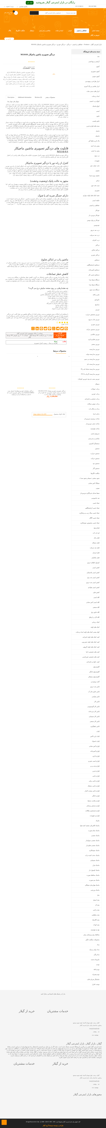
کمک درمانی (95, 622)
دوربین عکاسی (94, 334)
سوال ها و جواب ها (13, 101)
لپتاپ (97, 731)
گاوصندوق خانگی (94, 672)
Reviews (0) (38, 97)
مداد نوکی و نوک (94, 949)
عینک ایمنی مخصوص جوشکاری (89, 523)
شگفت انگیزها (95, 473)
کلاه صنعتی (96, 607)
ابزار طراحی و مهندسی (92, 81)
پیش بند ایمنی (95, 151)
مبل (98, 895)
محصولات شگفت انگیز (92, 939)
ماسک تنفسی (95, 835)
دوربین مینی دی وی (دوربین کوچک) (88, 379)
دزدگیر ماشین (27, 314)
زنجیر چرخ (96, 414)
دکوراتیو (97, 299)
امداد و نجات (95, 96)
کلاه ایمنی (96, 597)
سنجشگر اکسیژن (94, 443)
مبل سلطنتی (95, 915)
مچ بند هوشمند (95, 930)
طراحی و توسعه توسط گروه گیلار (53, 1125)
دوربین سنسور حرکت (92, 329)
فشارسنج (96, 528)
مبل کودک (96, 925)
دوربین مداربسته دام (93, 364)
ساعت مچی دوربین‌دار (92, 424)
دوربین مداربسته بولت (92, 354)
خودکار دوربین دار (94, 215)
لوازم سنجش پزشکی (92, 806)
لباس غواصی (95, 696)
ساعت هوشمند (94, 428)
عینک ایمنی (96, 503)
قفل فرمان (96, 553)
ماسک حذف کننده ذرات (92, 855)
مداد (98, 944)
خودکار (97, 210)
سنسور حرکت (95, 458)
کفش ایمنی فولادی (93, 587)
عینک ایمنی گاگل (94, 518)
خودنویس (96, 225)
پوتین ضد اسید (95, 146)
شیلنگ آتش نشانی (93, 483)
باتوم (98, 116)
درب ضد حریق (95, 230)
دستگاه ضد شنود (94, 290)
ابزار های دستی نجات (93, 91)
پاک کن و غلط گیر (94, 141)
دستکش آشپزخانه (94, 270)
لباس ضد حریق (94, 686)
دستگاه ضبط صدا (94, 280)
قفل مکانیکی (95, 557)
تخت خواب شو (94, 166)
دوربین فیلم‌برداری (93, 339)
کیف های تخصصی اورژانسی (90, 657)
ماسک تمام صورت (93, 830)
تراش (97, 180)
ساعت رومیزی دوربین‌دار (91, 419)
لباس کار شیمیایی (94, 716)
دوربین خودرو (95, 324)
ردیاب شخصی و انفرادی (92, 399)
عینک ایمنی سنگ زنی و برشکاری (89, 513)
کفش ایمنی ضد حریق (92, 582)
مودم (97, 964)
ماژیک (97, 820)
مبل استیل (96, 900)
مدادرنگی (96, 954)
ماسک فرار (96, 865)
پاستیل (97, 136)
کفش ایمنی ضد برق (93, 577)
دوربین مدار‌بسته (94, 349)
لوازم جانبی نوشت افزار (92, 791)
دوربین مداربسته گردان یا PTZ (90, 374)
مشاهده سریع (52, 366)
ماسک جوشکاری (94, 850)
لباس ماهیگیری (94, 726)
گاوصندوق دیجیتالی (93, 677)
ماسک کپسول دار (94, 870)
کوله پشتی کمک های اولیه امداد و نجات (87, 632)
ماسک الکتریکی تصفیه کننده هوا (89, 825)
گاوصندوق (96, 667)
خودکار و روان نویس (93, 220)
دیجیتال (97, 384)
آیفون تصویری (95, 71)
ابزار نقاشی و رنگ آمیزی (91, 86)
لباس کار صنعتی (94, 721)
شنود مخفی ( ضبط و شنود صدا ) (89, 478)
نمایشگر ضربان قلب (93, 979)
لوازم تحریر (95, 771)
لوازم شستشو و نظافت (92, 811)
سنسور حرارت (94, 453)
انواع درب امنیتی (94, 101)
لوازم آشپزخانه (94, 751)
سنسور (97, 448)
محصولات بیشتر (50, 97)
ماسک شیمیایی (94, 860)
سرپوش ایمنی (95, 433)
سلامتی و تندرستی (93, 438)
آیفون (97, 66)
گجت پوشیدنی (95, 682)
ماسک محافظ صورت (93, 875)
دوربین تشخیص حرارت (92, 314)
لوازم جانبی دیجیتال (93, 786)
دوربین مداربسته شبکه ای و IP (90, 369)
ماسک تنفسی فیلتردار (92, 845)
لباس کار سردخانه (94, 711)
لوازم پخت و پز (94, 766)
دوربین (97, 309)
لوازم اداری (96, 756)
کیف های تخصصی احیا (92, 652)
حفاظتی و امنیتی (94, 205)
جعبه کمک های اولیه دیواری (91, 195)
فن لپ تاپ (96, 533)
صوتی (97, 488)
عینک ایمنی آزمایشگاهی (92, 508)
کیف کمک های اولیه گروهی (91, 647)
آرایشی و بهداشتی (93, 61)
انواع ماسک (95, 106)
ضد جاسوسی (95, 498)
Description (11, 97)
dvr (98, 56)
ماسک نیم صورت (94, 880)
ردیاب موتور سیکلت (93, 404)
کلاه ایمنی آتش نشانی (92, 602)
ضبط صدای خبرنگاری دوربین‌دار (89, 493)
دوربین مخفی (95, 344)
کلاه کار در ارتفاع (94, 617)
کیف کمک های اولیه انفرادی (91, 637)
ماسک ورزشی (95, 890)
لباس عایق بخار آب (93, 691)
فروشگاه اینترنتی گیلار (29, 124)
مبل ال (97, 905)
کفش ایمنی (95, 567)
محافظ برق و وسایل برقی (91, 935)
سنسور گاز (96, 468)
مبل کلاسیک (95, 920)
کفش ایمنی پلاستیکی (93, 572)
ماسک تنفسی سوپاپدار (92, 840)
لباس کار (96, 701)
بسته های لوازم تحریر (92, 126)
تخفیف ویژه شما (94, 175)
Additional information (24, 97)
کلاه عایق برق (95, 612)
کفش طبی (96, 592)
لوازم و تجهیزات (94, 815)
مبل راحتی (96, 910)
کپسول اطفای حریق (93, 562)
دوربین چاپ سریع (94, 319)
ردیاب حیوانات (95, 389)
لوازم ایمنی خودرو (93, 761)
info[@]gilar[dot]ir (94, 1028)
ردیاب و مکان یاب (94, 409)
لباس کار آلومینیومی (93, 706)
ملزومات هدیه (95, 959)
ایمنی (97, 111)
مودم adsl (96, 969)
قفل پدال (96, 538)
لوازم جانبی (95, 776)
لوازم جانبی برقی (94, 781)
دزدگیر (97, 245)
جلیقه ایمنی (95, 200)
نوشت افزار (95, 984)
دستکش (97, 260)
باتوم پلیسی (95, 121)
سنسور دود (96, 463)
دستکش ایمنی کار (94, 275)
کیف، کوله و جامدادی (93, 662)
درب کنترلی (95, 240)
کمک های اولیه (95, 627)
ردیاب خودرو (95, 394)
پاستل (97, 131)
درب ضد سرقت (94, 235)
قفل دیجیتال (95, 543)
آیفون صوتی (95, 76)
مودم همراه (95, 974)
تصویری (97, 190)
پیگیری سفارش (23, 6)
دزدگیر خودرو (95, 255)
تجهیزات (97, 161)
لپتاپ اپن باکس (94, 736)
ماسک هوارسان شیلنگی (92, 885)
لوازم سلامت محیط (93, 801)
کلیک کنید (30, 3)
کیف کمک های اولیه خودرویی (90, 642)
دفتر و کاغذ (96, 295)
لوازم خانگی (95, 796)
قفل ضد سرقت (94, 548)
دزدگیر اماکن (95, 250)
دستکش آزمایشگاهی (93, 265)
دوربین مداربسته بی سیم (91, 359)
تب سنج (97, 156)
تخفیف (97, 170)
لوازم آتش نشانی (94, 746)
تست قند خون (95, 185)
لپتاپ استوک (95, 741)
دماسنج (97, 304)
